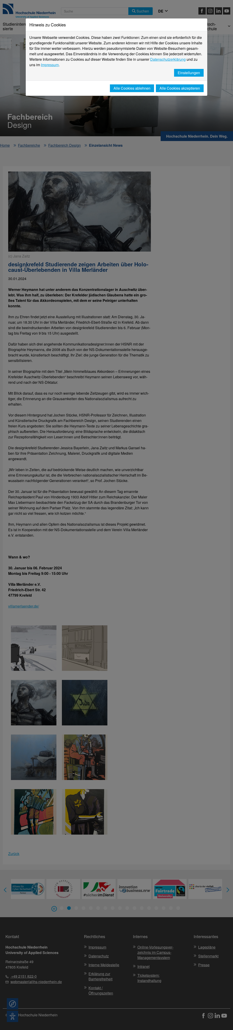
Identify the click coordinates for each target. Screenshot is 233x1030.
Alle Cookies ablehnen (132, 88)
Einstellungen (189, 72)
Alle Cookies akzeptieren (180, 88)
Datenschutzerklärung (168, 59)
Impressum (50, 64)
